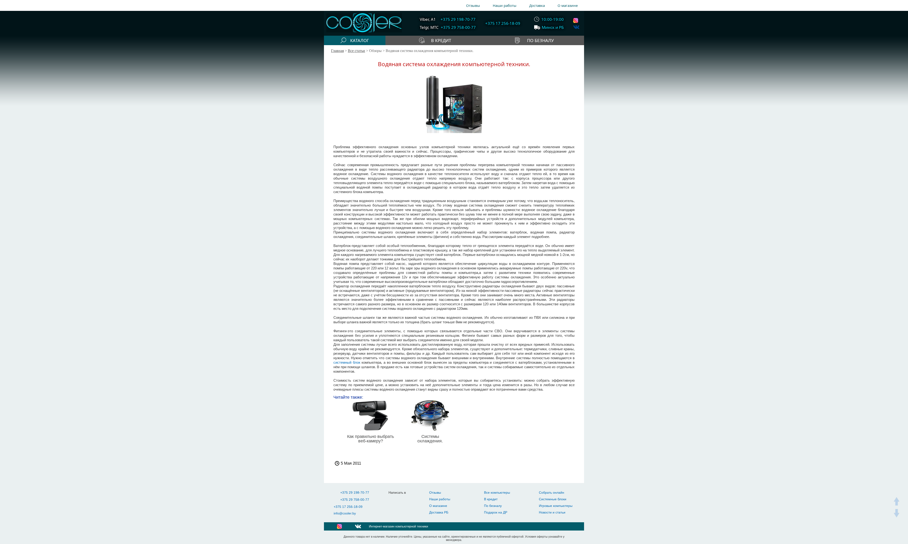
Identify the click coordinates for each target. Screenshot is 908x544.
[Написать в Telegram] (395, 499)
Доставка (537, 5)
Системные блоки (552, 499)
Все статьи (356, 51)
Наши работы (504, 5)
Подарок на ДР (495, 512)
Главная (337, 51)
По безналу (493, 506)
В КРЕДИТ (441, 40)
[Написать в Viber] (404, 499)
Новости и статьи (552, 512)
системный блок (346, 362)
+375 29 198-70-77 (354, 492)
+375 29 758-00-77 (354, 499)
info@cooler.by (345, 513)
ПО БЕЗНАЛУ (540, 40)
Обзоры (375, 51)
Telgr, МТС (429, 27)
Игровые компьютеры (555, 506)
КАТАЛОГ (359, 40)
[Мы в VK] (576, 27)
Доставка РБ (438, 512)
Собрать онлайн (551, 492)
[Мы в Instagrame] (576, 20)
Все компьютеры (497, 492)
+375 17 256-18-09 (348, 507)
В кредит (491, 499)
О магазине (568, 5)
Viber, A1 (428, 19)
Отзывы (473, 5)
